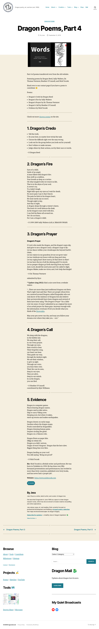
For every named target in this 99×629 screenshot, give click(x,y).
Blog (75, 7)
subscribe (57, 585)
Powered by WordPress (33, 624)
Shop (82, 7)
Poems (5, 580)
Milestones (7, 558)
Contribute (19, 554)
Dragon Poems (49, 21)
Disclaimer (12, 565)
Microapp (19, 610)
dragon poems (44, 117)
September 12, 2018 (55, 35)
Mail (87, 7)
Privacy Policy (21, 624)
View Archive (31, 518)
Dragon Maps (8, 610)
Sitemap (16, 558)
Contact (5, 565)
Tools (69, 7)
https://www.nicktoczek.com (45, 478)
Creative (61, 7)
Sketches (13, 580)
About (53, 7)
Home (47, 7)
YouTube (21, 580)
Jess (43, 35)
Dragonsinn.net (11, 624)
